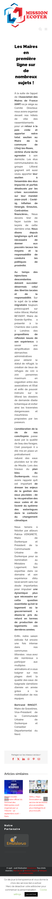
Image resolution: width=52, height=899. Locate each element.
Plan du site (18, 871)
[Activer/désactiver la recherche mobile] (40, 29)
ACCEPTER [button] (31, 894)
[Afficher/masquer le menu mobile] (46, 29)
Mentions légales (31, 871)
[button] (6, 799)
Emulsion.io (31, 868)
